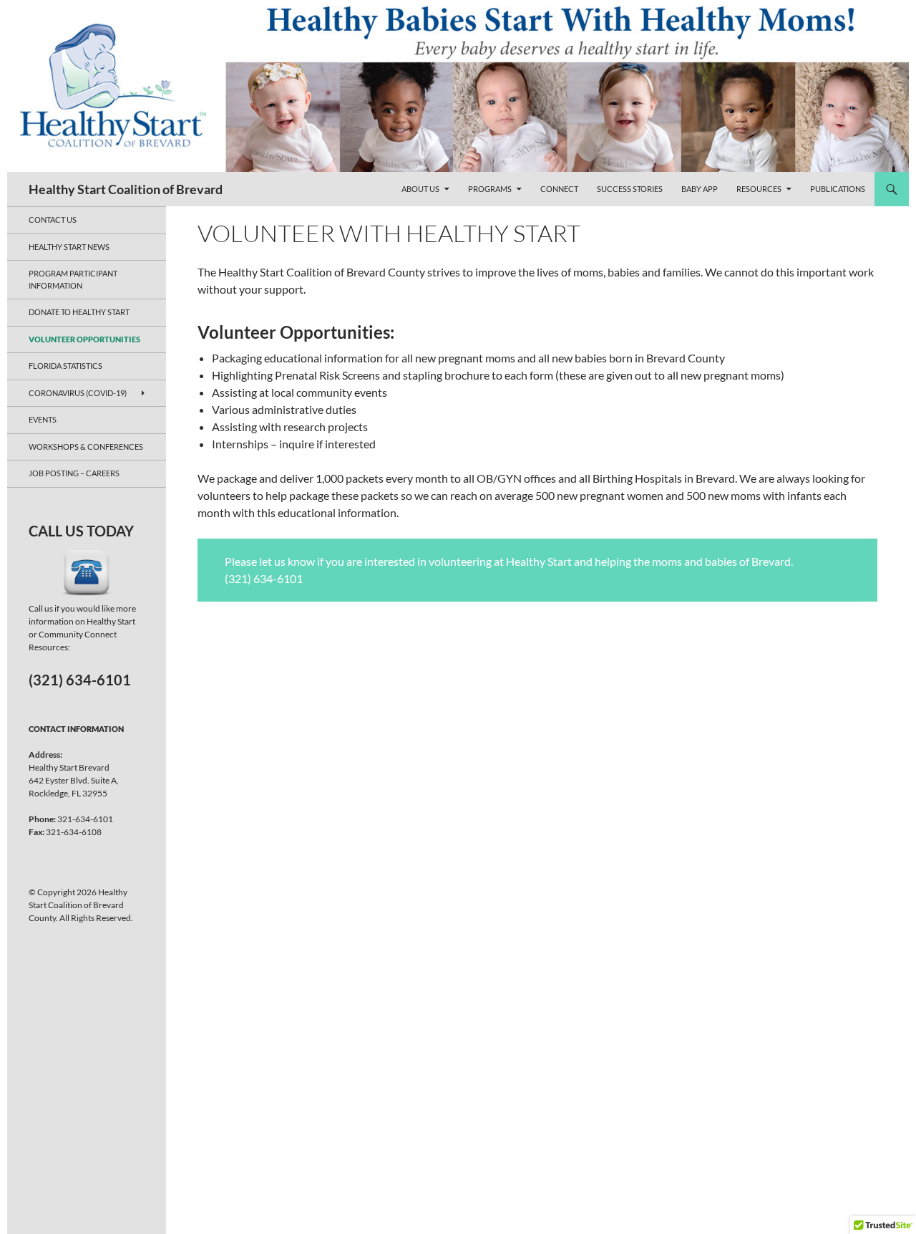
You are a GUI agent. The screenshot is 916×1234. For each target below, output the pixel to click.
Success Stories (630, 188)
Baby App (699, 188)
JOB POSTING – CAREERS (74, 473)
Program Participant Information (73, 279)
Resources (758, 188)
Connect (559, 188)
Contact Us (53, 219)
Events (43, 419)
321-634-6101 (85, 819)
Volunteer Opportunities (84, 339)
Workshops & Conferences (86, 446)
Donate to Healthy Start (79, 312)
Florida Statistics (65, 365)
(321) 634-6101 (80, 679)
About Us (420, 188)
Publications (837, 188)
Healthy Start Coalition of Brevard (126, 189)
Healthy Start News (69, 246)
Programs (490, 188)
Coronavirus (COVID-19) (78, 392)
